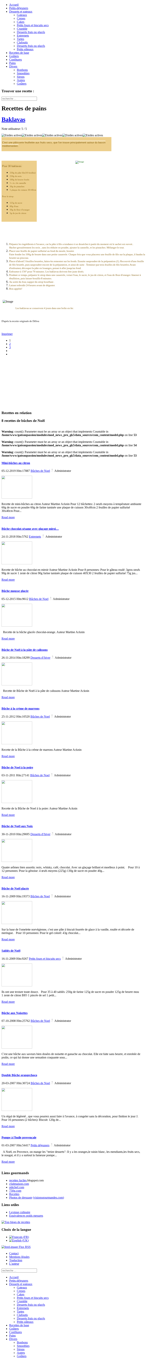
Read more (8, 517)
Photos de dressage (20, 1197)
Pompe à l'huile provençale (19, 1137)
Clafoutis (22, 42)
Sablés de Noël (11, 950)
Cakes (20, 21)
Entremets (23, 35)
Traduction (15, 1260)
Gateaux (22, 15)
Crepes (21, 18)
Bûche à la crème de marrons (20, 708)
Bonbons (22, 69)
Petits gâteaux (25, 49)
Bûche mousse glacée (15, 591)
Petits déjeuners (40, 1145)
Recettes (14, 1194)
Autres (21, 80)
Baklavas (13, 119)
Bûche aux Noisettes (15, 1013)
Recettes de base (19, 52)
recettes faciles (18, 1180)
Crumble (22, 28)
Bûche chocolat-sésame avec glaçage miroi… (30, 528)
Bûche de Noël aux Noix (17, 826)
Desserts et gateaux (20, 11)
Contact (14, 1253)
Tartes (20, 39)
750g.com (15, 1190)
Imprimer (7, 334)
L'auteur (14, 1263)
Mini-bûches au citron (16, 463)
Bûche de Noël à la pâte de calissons (25, 649)
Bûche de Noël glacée (15, 888)
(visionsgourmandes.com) (48, 1197)
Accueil (14, 4)
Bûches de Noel (40, 470)
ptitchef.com (16, 1187)
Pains (12, 63)
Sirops (20, 76)
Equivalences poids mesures (26, 1215)
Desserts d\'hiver (40, 657)
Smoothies (23, 73)
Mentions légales (19, 1256)
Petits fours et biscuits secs (33, 25)
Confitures (15, 59)
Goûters (14, 56)
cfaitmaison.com (19, 1183)
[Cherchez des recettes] (16, 1222)
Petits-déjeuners (18, 8)
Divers (13, 66)
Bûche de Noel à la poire (17, 767)
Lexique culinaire (19, 1212)
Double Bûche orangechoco (19, 1075)
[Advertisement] (25, 383)
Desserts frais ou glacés (31, 32)
